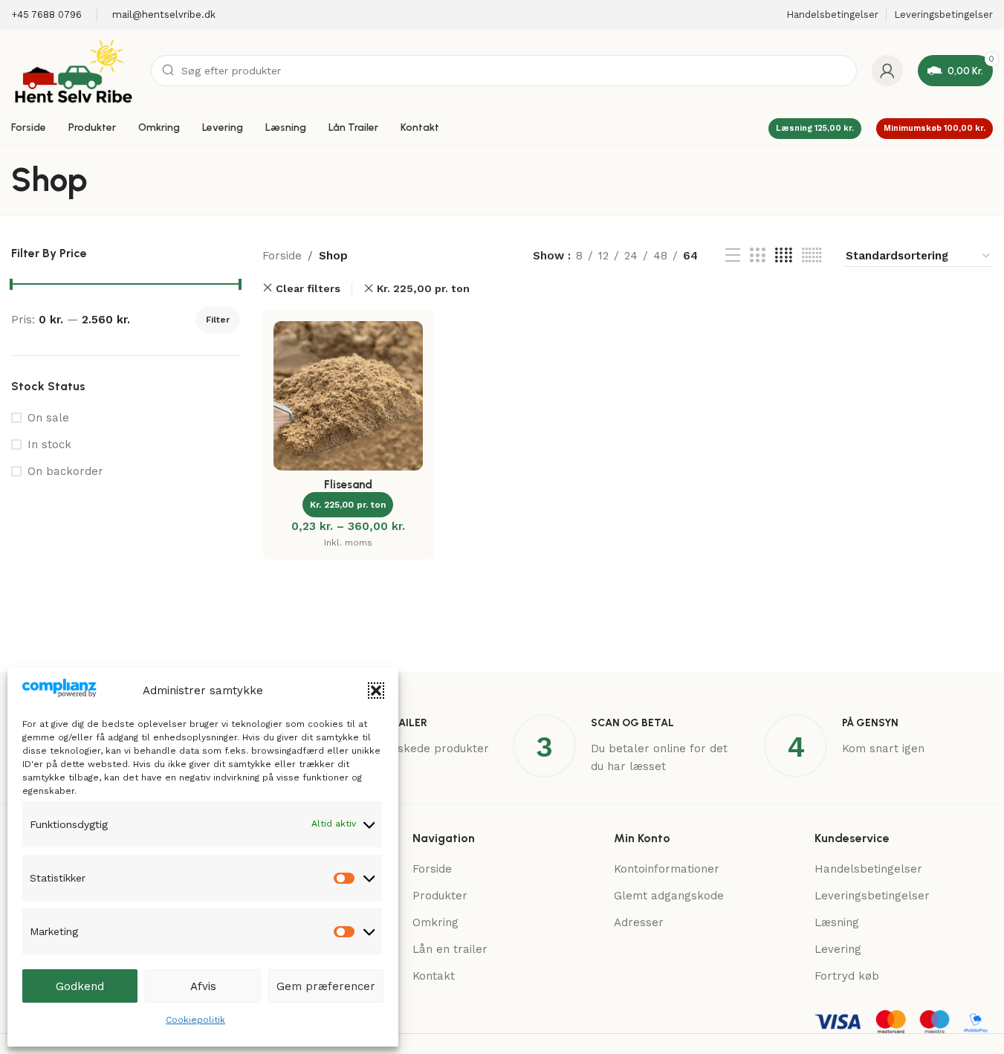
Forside (282, 255)
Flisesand (348, 484)
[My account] (887, 70)
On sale (48, 417)
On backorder (65, 471)
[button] (376, 690)
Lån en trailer (450, 949)
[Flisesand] (348, 396)
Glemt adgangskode (669, 895)
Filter (218, 319)
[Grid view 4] (783, 255)
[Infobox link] (46, 15)
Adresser (639, 922)
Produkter (439, 895)
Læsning (836, 922)
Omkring (435, 922)
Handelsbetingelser (868, 869)
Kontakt (433, 976)
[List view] (732, 255)
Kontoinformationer (666, 869)
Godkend (80, 986)
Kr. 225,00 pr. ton (423, 288)
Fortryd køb (846, 976)
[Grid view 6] (812, 255)
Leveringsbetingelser (872, 895)
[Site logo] (73, 70)
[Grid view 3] (757, 255)
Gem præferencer (325, 986)
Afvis (203, 986)
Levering (837, 949)
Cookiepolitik (195, 1020)
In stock (49, 444)
